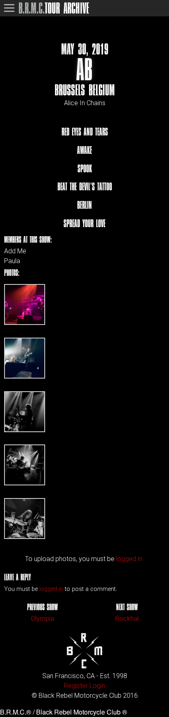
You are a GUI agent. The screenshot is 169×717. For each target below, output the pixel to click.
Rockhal (127, 618)
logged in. (130, 559)
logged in (51, 589)
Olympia (42, 618)
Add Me (15, 251)
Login (97, 686)
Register (76, 686)
